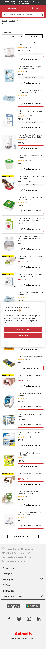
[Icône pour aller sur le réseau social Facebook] (9, 619)
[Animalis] (13, 8)
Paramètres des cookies (23, 342)
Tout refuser (23, 336)
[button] (32, 8)
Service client (9, 568)
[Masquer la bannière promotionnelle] (43, 2)
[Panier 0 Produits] (42, 8)
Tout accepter (23, 329)
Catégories (8, 585)
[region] (23, 324)
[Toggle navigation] (4, 8)
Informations (8, 591)
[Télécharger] (6, 645)
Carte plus (7, 574)
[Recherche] (42, 14)
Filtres (34, 36)
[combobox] (23, 14)
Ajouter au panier (32, 59)
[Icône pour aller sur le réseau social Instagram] (19, 619)
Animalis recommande (12, 596)
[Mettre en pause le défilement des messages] (39, 2)
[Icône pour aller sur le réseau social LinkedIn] (39, 619)
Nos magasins (9, 579)
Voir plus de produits (23, 536)
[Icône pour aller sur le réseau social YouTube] (29, 619)
